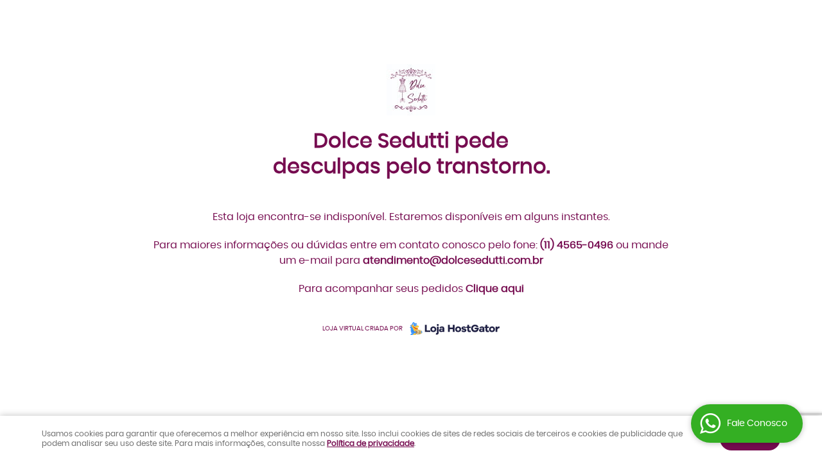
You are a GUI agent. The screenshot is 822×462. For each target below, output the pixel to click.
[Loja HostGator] (451, 328)
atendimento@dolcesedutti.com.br (453, 260)
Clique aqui (495, 289)
